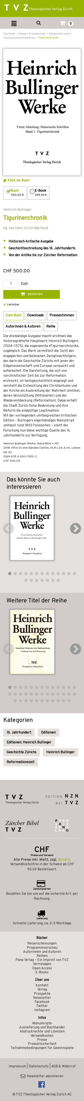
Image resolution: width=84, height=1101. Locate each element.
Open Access (42, 968)
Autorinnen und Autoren (42, 952)
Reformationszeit (20, 762)
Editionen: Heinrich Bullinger (29, 742)
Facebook (42, 1002)
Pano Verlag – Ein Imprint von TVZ (42, 960)
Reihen (42, 956)
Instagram (42, 1010)
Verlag (42, 989)
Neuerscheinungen (42, 943)
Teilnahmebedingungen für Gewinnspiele (42, 1048)
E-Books (42, 972)
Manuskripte (42, 1023)
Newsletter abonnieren (44, 1076)
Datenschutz (39, 1066)
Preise (42, 1040)
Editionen (48, 733)
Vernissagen (42, 964)
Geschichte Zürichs (21, 752)
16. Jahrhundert (19, 733)
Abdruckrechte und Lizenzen (42, 1031)
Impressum (17, 1066)
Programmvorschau (42, 948)
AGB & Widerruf (63, 1066)
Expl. (25, 284)
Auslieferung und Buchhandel (42, 1027)
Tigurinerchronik (48, 38)
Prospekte (42, 994)
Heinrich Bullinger (60, 752)
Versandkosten (42, 1036)
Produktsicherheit (42, 1044)
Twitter (42, 1006)
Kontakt (42, 985)
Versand (64, 860)
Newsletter (42, 998)
